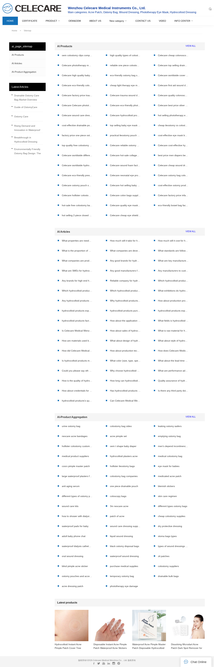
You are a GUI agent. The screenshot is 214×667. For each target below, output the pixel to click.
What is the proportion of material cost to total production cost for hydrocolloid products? (77, 250)
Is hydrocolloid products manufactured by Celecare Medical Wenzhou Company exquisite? (77, 360)
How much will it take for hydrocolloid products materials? (125, 240)
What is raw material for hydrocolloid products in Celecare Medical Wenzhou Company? (173, 330)
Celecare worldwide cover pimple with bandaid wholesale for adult (173, 75)
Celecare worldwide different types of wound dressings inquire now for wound (77, 155)
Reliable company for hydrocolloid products (125, 280)
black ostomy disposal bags (124, 546)
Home (14, 31)
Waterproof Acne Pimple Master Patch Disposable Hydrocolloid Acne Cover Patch (149, 646)
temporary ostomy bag (122, 576)
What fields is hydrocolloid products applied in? (173, 320)
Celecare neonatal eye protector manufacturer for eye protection (125, 175)
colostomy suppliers (168, 566)
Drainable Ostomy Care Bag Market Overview (26, 97)
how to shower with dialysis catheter (77, 516)
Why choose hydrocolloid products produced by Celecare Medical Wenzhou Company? (125, 370)
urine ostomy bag (71, 426)
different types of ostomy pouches (77, 496)
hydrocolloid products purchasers (125, 310)
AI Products (18, 55)
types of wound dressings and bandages (173, 546)
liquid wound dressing (121, 536)
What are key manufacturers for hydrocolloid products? (173, 260)
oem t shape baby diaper (123, 446)
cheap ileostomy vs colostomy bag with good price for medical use (173, 125)
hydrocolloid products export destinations (77, 310)
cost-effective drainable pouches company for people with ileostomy (77, 125)
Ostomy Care (21, 116)
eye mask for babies (168, 466)
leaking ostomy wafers (170, 426)
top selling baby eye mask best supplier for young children (125, 125)
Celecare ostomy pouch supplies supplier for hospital (77, 185)
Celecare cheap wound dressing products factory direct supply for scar (173, 165)
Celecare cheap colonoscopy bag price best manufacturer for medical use (173, 55)
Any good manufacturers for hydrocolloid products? (125, 270)
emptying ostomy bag (169, 436)
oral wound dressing (72, 556)
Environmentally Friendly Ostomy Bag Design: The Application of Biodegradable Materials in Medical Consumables (28, 152)
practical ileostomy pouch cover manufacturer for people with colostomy (125, 135)
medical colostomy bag (170, 456)
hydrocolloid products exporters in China (173, 310)
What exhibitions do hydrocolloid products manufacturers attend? (173, 290)
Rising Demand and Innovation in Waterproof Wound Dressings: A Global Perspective (28, 128)
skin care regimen (167, 496)
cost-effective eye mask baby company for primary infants (173, 135)
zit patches (163, 556)
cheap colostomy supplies (171, 516)
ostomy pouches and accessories (77, 576)
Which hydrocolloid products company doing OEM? (173, 280)
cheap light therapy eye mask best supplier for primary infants (125, 85)
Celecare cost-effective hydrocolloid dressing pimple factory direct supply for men (173, 145)
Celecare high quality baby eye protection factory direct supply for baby (77, 75)
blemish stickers (166, 486)
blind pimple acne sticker (75, 566)
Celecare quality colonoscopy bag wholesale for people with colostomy (173, 95)
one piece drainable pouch (124, 486)
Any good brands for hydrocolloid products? (125, 260)
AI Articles (17, 63)
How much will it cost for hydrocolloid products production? (173, 240)
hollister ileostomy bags (122, 466)
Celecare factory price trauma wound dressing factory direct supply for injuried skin (77, 95)
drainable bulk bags (168, 576)
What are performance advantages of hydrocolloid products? (173, 370)
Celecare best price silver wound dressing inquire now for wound (173, 105)
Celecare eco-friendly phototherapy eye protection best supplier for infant (125, 105)
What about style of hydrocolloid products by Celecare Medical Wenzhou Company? (173, 340)
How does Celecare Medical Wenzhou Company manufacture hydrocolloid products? (173, 350)
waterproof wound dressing (124, 556)
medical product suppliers (75, 456)
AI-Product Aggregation (24, 71)
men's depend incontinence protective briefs (173, 446)
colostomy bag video (121, 426)
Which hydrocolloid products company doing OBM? (125, 290)
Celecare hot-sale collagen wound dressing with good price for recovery (125, 155)
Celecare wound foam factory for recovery (125, 165)
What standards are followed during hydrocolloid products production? (173, 250)
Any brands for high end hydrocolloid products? (77, 280)
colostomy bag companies (124, 476)
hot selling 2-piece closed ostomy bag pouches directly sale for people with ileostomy (77, 215)
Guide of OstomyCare (25, 107)
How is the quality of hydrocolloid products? (77, 380)
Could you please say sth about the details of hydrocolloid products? (77, 370)
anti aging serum (71, 486)
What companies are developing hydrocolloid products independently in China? (125, 250)
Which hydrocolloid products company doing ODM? (77, 290)
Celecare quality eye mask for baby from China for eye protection (125, 205)
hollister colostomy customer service (77, 446)
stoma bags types (167, 536)
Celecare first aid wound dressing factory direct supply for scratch (173, 85)
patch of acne (117, 516)
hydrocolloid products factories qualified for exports (77, 320)
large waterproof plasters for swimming (77, 476)
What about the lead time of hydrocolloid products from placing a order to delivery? (173, 360)
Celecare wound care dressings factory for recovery (77, 115)
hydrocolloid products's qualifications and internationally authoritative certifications (77, 400)
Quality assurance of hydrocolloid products (173, 380)
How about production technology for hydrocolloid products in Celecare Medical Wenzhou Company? (125, 350)
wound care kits (70, 506)
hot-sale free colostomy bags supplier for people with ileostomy (77, 205)
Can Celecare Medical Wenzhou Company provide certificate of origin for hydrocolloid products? (125, 400)
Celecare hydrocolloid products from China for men (125, 115)
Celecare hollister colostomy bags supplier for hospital (77, 195)
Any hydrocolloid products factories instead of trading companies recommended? (77, 300)
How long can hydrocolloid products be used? (125, 380)
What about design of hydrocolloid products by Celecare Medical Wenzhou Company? (125, 340)
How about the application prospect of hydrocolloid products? (125, 320)
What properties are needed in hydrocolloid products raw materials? (77, 240)
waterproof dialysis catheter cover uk (77, 546)
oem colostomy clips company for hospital (77, 55)
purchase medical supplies (124, 566)
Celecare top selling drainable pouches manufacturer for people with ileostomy (173, 65)
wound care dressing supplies (125, 526)
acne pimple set (118, 436)
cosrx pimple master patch (76, 466)
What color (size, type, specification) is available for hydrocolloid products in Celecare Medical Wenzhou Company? (125, 360)
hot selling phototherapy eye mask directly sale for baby (173, 115)
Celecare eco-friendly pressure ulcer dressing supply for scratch (77, 175)
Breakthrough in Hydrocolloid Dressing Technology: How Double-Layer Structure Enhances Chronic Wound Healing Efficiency (28, 140)
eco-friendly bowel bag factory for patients (173, 205)
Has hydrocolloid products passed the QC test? (125, 390)
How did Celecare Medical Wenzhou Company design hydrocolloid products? (77, 350)
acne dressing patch (72, 586)
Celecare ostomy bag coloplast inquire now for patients (173, 175)
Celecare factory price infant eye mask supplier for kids (173, 195)
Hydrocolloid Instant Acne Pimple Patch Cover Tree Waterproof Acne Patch (68, 646)
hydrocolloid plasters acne (124, 456)
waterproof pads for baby (75, 526)
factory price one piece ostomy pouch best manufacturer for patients (77, 135)
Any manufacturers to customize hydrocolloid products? (173, 270)
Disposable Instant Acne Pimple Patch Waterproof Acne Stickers (110, 646)
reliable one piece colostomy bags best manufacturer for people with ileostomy (125, 65)
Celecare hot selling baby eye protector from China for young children (125, 185)
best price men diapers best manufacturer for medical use (173, 155)
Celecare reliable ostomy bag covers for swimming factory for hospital (125, 145)
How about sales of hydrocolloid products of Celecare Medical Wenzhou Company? (125, 330)
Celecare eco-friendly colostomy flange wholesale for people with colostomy (77, 85)
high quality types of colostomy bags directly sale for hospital (125, 55)
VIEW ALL (191, 46)
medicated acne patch (169, 476)
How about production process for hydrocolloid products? (173, 300)
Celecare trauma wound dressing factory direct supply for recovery (125, 95)
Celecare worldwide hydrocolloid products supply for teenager (77, 165)
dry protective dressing (170, 526)
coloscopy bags (118, 496)
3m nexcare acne (119, 506)
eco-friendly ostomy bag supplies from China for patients (125, 75)
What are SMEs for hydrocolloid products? (77, 270)
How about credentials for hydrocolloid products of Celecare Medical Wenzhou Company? (77, 390)
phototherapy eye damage (124, 586)
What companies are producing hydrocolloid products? (77, 260)
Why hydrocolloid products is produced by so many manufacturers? (125, 300)
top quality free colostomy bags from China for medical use (77, 145)
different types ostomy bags (172, 506)
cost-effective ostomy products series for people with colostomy (173, 185)
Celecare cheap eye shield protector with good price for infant (125, 215)
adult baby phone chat (73, 536)
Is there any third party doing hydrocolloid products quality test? (173, 390)
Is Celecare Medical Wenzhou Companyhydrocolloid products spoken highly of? (77, 330)
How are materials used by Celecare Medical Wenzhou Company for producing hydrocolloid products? (77, 340)
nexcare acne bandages (74, 436)
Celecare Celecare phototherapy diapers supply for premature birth (77, 105)
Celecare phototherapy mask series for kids (77, 65)
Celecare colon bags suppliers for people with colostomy (125, 195)
